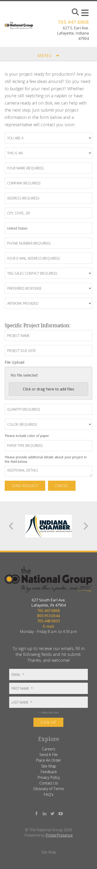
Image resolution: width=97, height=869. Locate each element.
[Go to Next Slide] (86, 526)
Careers (48, 749)
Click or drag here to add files (48, 389)
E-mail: (48, 626)
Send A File (48, 754)
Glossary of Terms (48, 788)
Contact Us (48, 783)
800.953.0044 (48, 615)
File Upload (14, 362)
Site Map (48, 766)
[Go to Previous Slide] (11, 526)
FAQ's (48, 794)
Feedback (48, 771)
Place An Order (48, 760)
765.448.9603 (48, 620)
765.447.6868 (73, 22)
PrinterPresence (59, 835)
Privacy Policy (48, 777)
